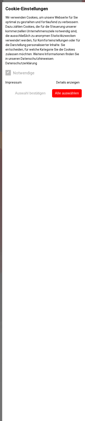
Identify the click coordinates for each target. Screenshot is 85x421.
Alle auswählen (67, 93)
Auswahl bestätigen (30, 93)
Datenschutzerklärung (21, 63)
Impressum (13, 82)
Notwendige (23, 73)
